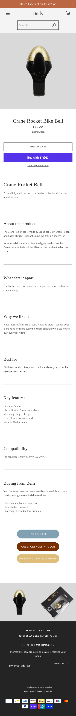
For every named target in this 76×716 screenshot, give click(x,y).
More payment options (38, 165)
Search (30, 630)
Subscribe (58, 664)
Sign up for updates (38, 645)
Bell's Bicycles (46, 687)
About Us (44, 630)
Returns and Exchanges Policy (38, 636)
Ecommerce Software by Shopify (38, 691)
